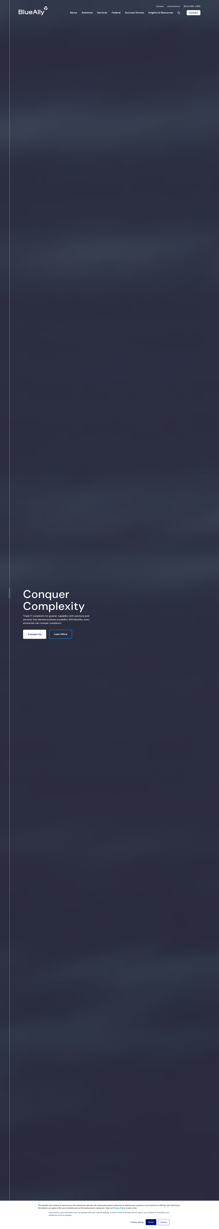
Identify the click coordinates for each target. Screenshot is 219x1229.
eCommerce (173, 6)
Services (102, 12)
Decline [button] (164, 1222)
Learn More (60, 634)
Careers (160, 6)
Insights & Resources (160, 12)
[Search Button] (179, 12)
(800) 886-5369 (192, 6)
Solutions (87, 12)
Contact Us (34, 634)
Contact (193, 12)
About (73, 12)
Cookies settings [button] (137, 1222)
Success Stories (134, 12)
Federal (116, 12)
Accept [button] (151, 1222)
